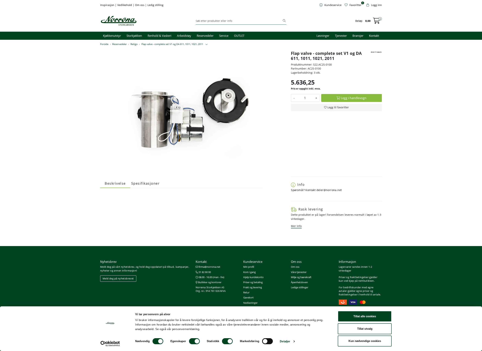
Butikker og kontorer (209, 282)
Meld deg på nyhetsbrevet (118, 278)
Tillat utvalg (364, 328)
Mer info (296, 226)
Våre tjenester (299, 272)
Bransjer (357, 35)
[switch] (194, 341)
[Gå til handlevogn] (376, 22)
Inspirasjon (107, 5)
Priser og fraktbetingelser (354, 277)
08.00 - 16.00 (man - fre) (211, 277)
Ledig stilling (155, 5)
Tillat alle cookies (364, 316)
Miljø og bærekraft (301, 277)
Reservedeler (205, 35)
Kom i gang (249, 272)
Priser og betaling (253, 282)
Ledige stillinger (299, 287)
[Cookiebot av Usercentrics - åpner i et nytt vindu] (110, 343)
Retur (246, 292)
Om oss (140, 5)
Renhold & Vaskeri (159, 35)
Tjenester (341, 35)
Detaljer (285, 341)
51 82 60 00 (204, 272)
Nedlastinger (250, 302)
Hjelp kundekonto (253, 277)
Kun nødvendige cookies (365, 341)
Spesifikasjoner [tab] (145, 183)
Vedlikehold (125, 5)
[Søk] (284, 21)
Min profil (248, 266)
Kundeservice (252, 262)
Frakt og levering (252, 287)
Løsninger (323, 35)
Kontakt (374, 35)
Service (223, 35)
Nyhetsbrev (108, 262)
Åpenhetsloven (299, 282)
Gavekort (248, 297)
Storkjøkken (134, 35)
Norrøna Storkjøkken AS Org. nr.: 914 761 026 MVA (211, 289)
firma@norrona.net (209, 266)
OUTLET (239, 35)
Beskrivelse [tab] (115, 183)
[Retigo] (376, 52)
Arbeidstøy (184, 35)
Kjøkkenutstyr (112, 35)
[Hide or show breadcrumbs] (206, 44)
